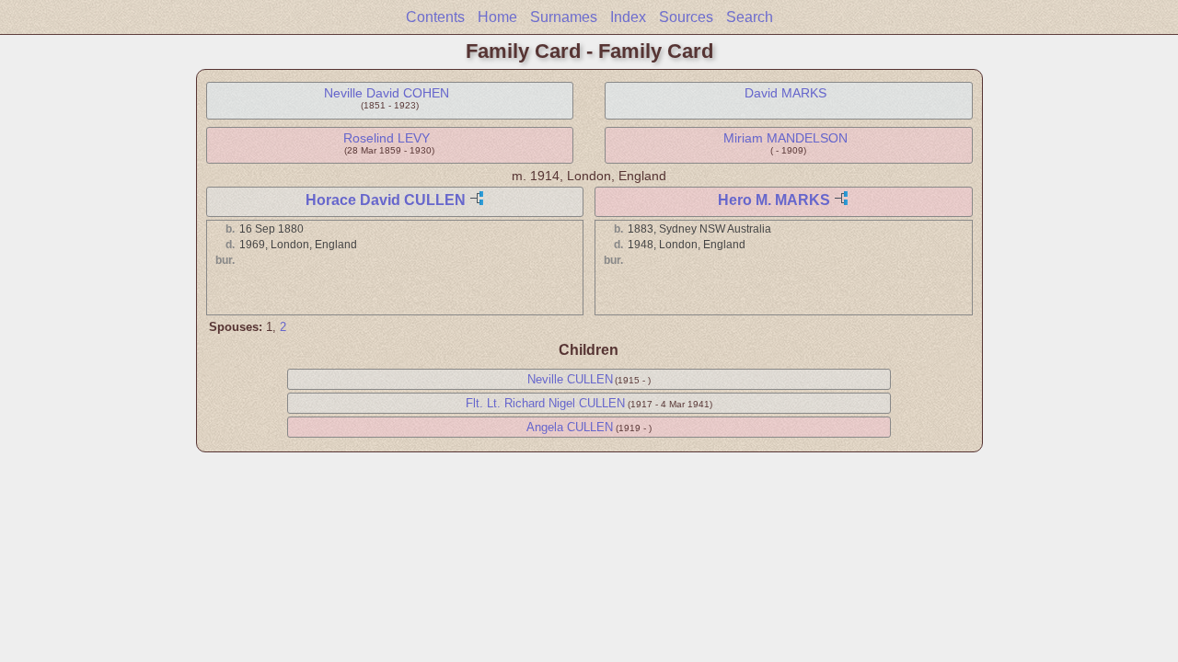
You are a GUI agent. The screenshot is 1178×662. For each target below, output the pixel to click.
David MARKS (785, 93)
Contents (435, 17)
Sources (686, 17)
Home (497, 17)
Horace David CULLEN (386, 200)
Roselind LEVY (386, 138)
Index (628, 17)
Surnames (563, 17)
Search (749, 17)
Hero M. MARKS (774, 200)
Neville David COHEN (386, 93)
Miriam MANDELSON (785, 138)
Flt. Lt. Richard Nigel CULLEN (545, 403)
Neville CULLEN (570, 379)
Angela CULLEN (569, 427)
